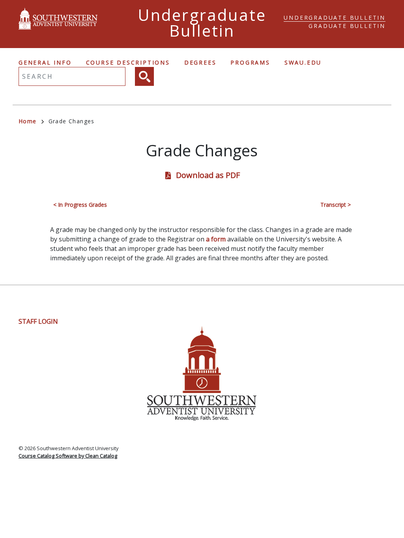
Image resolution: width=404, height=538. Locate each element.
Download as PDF (208, 175)
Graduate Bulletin (347, 26)
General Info (45, 62)
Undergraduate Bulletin (334, 17)
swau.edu (303, 62)
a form (216, 239)
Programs (250, 62)
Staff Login (38, 321)
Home (28, 121)
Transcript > (335, 204)
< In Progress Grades (80, 204)
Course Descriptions (128, 62)
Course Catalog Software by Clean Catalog (68, 455)
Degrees (200, 62)
